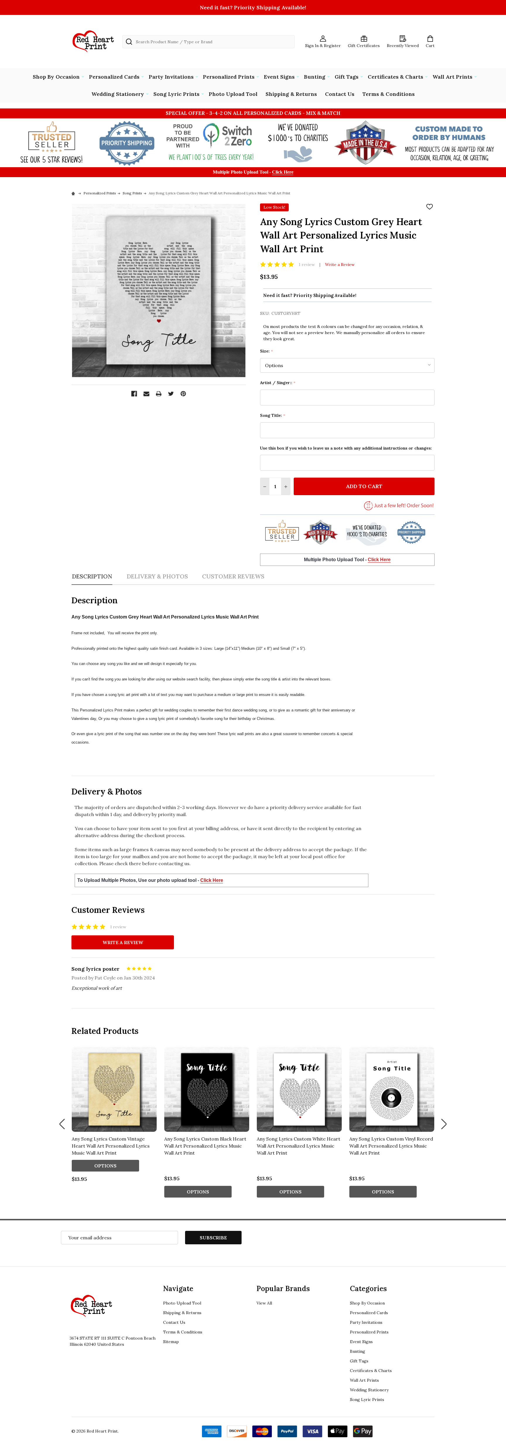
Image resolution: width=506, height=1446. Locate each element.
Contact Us (339, 94)
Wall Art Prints (452, 76)
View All (264, 1303)
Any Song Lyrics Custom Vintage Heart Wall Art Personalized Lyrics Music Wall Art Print (111, 1146)
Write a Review (340, 264)
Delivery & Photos (157, 576)
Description (92, 576)
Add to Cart (364, 486)
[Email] (146, 393)
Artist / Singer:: (278, 383)
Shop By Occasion (56, 76)
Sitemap (171, 1341)
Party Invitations (171, 76)
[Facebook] (134, 393)
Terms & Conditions (389, 94)
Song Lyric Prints (176, 94)
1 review (307, 264)
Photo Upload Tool (233, 94)
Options (105, 1166)
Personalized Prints (228, 76)
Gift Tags (346, 76)
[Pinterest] (183, 393)
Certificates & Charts (395, 76)
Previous (62, 1124)
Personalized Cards (114, 76)
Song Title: (273, 415)
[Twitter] (171, 393)
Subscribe (213, 1238)
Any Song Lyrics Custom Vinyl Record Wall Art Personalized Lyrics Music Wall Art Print (391, 1146)
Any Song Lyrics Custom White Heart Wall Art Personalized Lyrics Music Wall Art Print (298, 1146)
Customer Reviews (233, 576)
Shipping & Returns (291, 94)
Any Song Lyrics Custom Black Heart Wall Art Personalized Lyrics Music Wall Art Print (205, 1146)
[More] (82, 76)
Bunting (314, 76)
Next (444, 1124)
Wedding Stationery (117, 94)
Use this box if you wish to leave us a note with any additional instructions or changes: (346, 448)
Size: (266, 351)
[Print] (158, 393)
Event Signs (279, 76)
